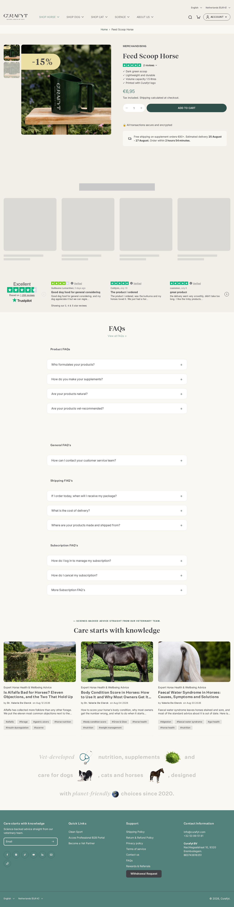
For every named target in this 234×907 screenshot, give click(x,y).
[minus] (126, 108)
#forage (23, 721)
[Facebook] (7, 854)
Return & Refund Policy (140, 837)
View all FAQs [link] (116, 335)
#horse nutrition (62, 721)
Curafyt (225, 898)
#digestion (165, 721)
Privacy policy (134, 843)
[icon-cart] (198, 17)
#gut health (214, 721)
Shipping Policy (135, 831)
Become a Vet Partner (82, 843)
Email (9, 841)
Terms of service (136, 848)
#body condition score (94, 721)
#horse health (140, 721)
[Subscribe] (52, 841)
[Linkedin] (42, 854)
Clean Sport (76, 831)
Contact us (132, 854)
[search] (190, 17)
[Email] (51, 854)
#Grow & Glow (119, 721)
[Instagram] (16, 854)
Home (104, 29)
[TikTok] (25, 854)
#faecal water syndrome (189, 721)
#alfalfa (10, 721)
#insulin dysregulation (17, 727)
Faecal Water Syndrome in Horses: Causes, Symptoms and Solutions (189, 695)
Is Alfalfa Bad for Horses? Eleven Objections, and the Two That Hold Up (38, 695)
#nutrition (88, 727)
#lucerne (39, 727)
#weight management (110, 727)
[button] (187, 108)
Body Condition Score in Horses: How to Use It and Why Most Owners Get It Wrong (115, 695)
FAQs (129, 860)
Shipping (145, 97)
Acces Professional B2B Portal (87, 837)
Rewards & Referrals (138, 866)
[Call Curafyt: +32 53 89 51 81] (7, 863)
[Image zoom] (66, 90)
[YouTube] (33, 854)
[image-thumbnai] (12, 53)
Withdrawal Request (144, 873)
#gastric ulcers (41, 721)
